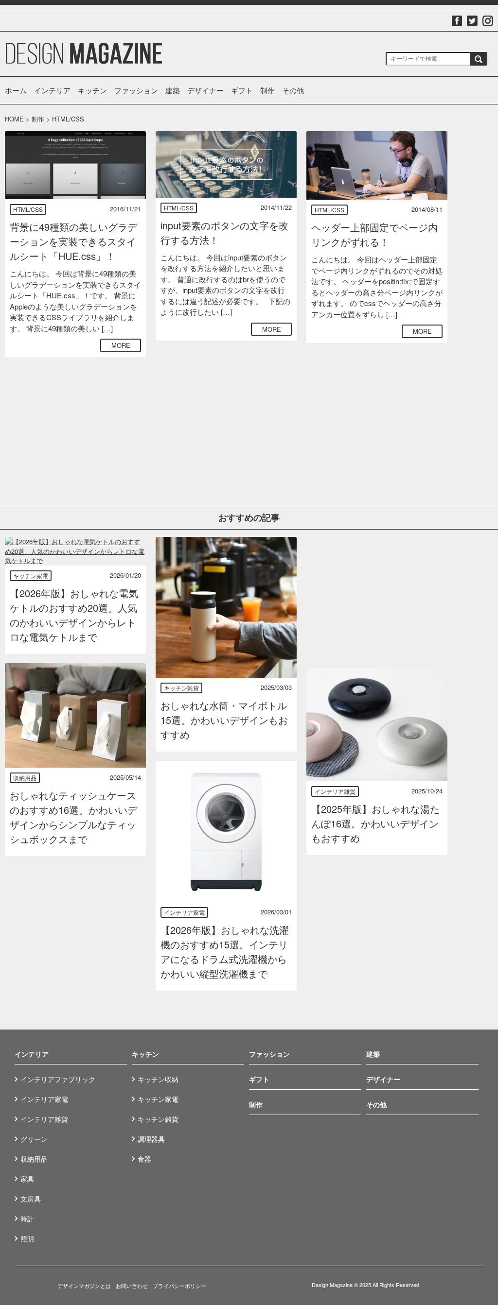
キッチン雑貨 (181, 688)
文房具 (30, 1198)
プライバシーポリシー (179, 1285)
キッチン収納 (158, 1079)
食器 (144, 1159)
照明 (27, 1238)
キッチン (92, 90)
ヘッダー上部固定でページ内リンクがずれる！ (374, 234)
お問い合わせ (132, 1285)
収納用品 (24, 777)
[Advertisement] (226, 411)
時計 (27, 1218)
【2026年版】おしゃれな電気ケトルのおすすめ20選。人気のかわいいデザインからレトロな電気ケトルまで (74, 615)
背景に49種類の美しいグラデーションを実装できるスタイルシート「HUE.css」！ (73, 241)
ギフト (242, 90)
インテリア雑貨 (335, 791)
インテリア (52, 90)
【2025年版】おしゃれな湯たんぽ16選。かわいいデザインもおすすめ (375, 823)
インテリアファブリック (57, 1079)
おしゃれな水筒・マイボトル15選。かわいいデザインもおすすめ (224, 719)
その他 (293, 90)
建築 (172, 90)
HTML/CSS (28, 209)
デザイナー (205, 90)
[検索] (478, 59)
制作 (267, 90)
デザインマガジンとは (84, 1285)
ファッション (136, 90)
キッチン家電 (30, 575)
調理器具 (151, 1139)
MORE (120, 345)
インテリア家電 (184, 912)
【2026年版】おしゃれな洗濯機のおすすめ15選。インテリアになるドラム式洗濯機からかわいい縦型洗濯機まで (224, 951)
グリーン (34, 1139)
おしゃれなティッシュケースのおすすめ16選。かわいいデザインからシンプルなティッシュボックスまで (73, 817)
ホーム (16, 90)
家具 (27, 1179)
